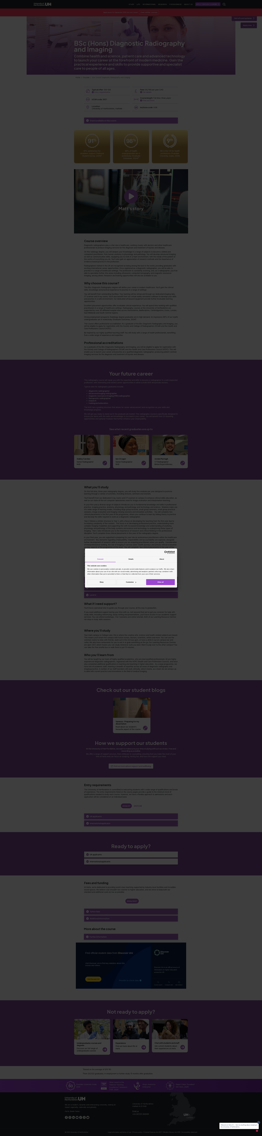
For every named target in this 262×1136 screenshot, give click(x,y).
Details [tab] (131, 559)
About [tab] (161, 559)
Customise (130, 582)
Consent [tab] (100, 559)
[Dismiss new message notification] (258, 1122)
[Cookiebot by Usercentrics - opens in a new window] (166, 552)
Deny (101, 582)
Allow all (160, 582)
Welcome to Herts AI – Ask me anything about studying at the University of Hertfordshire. (239, 1126)
